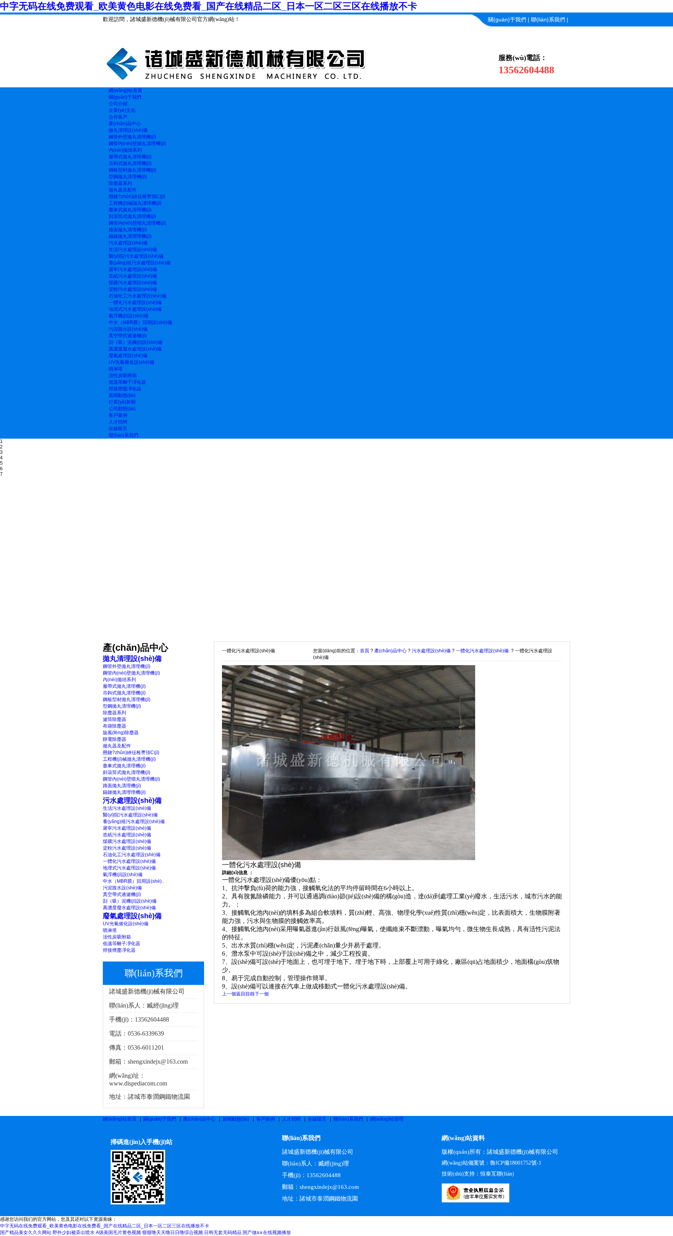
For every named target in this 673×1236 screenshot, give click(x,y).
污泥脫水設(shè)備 (128, 329)
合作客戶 (118, 117)
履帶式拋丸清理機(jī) (130, 156)
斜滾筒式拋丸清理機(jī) (132, 216)
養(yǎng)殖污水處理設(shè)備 (140, 263)
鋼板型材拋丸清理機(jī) (132, 170)
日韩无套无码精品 (222, 1232)
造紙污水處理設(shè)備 (133, 276)
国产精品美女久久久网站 (25, 1232)
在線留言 (317, 1119)
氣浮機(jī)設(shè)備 (128, 316)
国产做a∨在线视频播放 (267, 1232)
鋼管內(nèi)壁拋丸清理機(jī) (137, 143)
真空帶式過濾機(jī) (128, 335)
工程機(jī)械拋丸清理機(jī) (135, 203)
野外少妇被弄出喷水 (74, 1232)
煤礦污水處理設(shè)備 (133, 282)
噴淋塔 (116, 369)
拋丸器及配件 (123, 190)
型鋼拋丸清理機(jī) (128, 176)
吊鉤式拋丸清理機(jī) (130, 163)
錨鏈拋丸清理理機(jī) (130, 236)
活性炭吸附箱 (123, 375)
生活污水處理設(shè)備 (133, 249)
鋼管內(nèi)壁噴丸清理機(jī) (137, 223)
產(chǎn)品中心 (390, 650)
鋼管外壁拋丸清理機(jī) (132, 137)
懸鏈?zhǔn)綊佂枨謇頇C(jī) (137, 196)
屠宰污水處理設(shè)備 (133, 269)
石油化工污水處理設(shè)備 (137, 296)
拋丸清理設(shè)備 (128, 130)
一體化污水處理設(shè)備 (135, 302)
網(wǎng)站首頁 (119, 1119)
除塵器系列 (120, 183)
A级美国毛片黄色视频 (118, 1232)
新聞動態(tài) (235, 1119)
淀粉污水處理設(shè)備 (133, 289)
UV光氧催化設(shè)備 (131, 362)
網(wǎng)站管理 (386, 1119)
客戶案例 (265, 1119)
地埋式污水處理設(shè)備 (135, 309)
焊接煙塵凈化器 (125, 388)
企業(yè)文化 (122, 110)
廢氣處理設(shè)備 (128, 355)
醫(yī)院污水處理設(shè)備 (136, 256)
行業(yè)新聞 (122, 402)
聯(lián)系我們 (548, 19)
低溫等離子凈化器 (127, 382)
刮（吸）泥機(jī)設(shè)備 (135, 342)
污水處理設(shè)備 (128, 243)
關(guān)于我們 (507, 19)
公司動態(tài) (122, 408)
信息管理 (557, 33)
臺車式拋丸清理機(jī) (130, 209)
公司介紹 (118, 103)
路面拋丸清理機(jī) (128, 229)
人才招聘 (291, 1119)
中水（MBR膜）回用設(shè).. (133, 881)
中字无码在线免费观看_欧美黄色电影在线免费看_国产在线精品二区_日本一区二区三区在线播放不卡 (208, 6)
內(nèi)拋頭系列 (125, 150)
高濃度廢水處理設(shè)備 (135, 349)
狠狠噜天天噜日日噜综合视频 (172, 1232)
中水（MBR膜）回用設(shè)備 (140, 322)
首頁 (364, 650)
